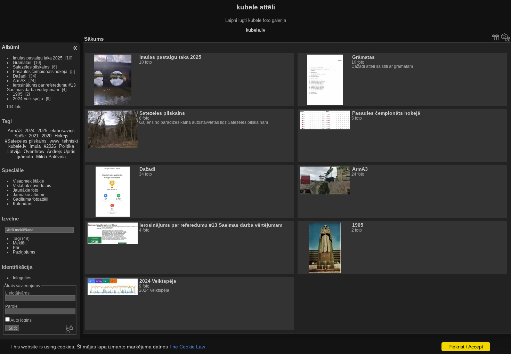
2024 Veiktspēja (28, 98)
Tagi (17, 238)
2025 (42, 130)
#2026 (50, 146)
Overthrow (34, 151)
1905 (18, 94)
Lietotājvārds (17, 293)
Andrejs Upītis (61, 151)
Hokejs (61, 135)
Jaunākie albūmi (28, 194)
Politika (66, 146)
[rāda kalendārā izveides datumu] (505, 37)
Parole (11, 306)
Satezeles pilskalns (31, 67)
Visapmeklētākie (28, 181)
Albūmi (10, 47)
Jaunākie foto (25, 190)
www (54, 141)
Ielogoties (22, 277)
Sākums (94, 39)
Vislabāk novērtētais (32, 185)
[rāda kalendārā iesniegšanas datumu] (495, 37)
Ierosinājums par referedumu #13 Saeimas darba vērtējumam (41, 87)
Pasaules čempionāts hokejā (40, 71)
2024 (29, 130)
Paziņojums (24, 252)
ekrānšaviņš (62, 130)
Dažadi (19, 76)
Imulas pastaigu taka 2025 (38, 58)
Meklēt (19, 243)
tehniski (70, 141)
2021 (34, 135)
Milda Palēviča (51, 156)
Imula (35, 146)
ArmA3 (19, 80)
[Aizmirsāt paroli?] (68, 329)
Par (16, 247)
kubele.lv (17, 146)
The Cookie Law (187, 346)
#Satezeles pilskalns (26, 141)
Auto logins (21, 320)
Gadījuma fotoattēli (30, 199)
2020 (46, 135)
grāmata (25, 156)
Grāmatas (22, 62)
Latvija (14, 151)
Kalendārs (22, 203)
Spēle (20, 135)
